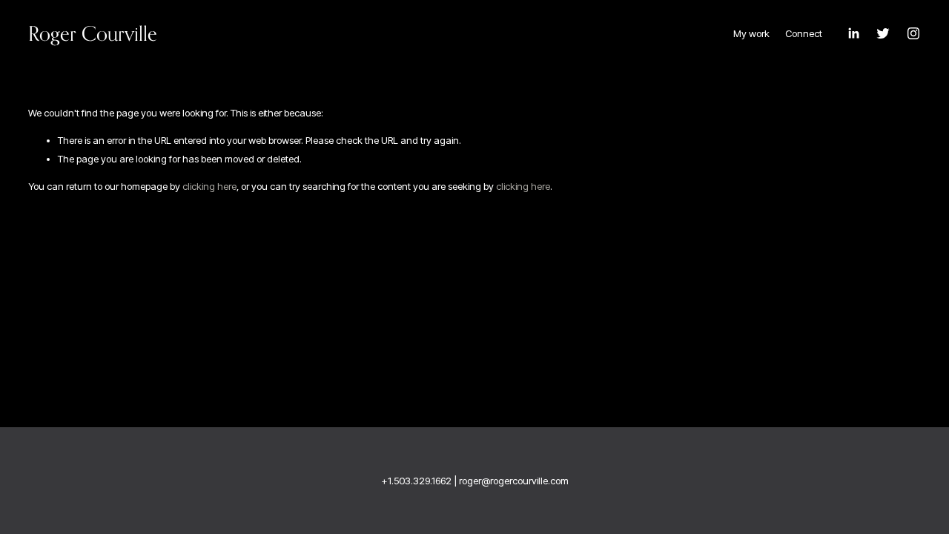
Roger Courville (92, 33)
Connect (803, 33)
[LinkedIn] (853, 33)
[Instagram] (913, 33)
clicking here (209, 186)
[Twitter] (883, 33)
